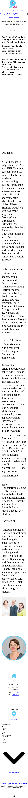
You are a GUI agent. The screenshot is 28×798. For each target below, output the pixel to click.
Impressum (16, 17)
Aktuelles (18, 10)
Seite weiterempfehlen (14, 784)
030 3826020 (15, 695)
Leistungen (3, 14)
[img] (14, 4)
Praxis (23, 10)
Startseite (4, 10)
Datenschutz (11, 10)
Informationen (23, 14)
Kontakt (11, 17)
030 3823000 (15, 692)
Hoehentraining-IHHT (12, 14)
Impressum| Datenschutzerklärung (17, 783)
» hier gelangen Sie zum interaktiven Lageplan (14, 718)
